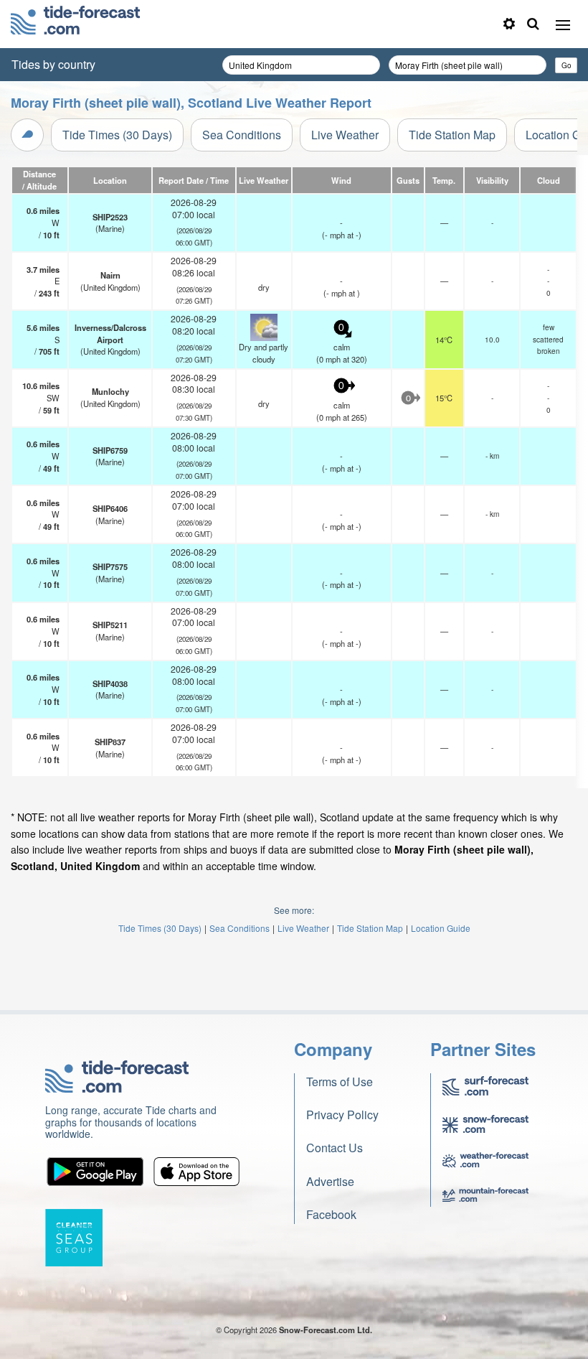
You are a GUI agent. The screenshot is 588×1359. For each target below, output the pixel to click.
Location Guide (440, 928)
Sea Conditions (241, 134)
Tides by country (53, 64)
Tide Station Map (452, 134)
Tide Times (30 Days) (117, 134)
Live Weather (345, 134)
